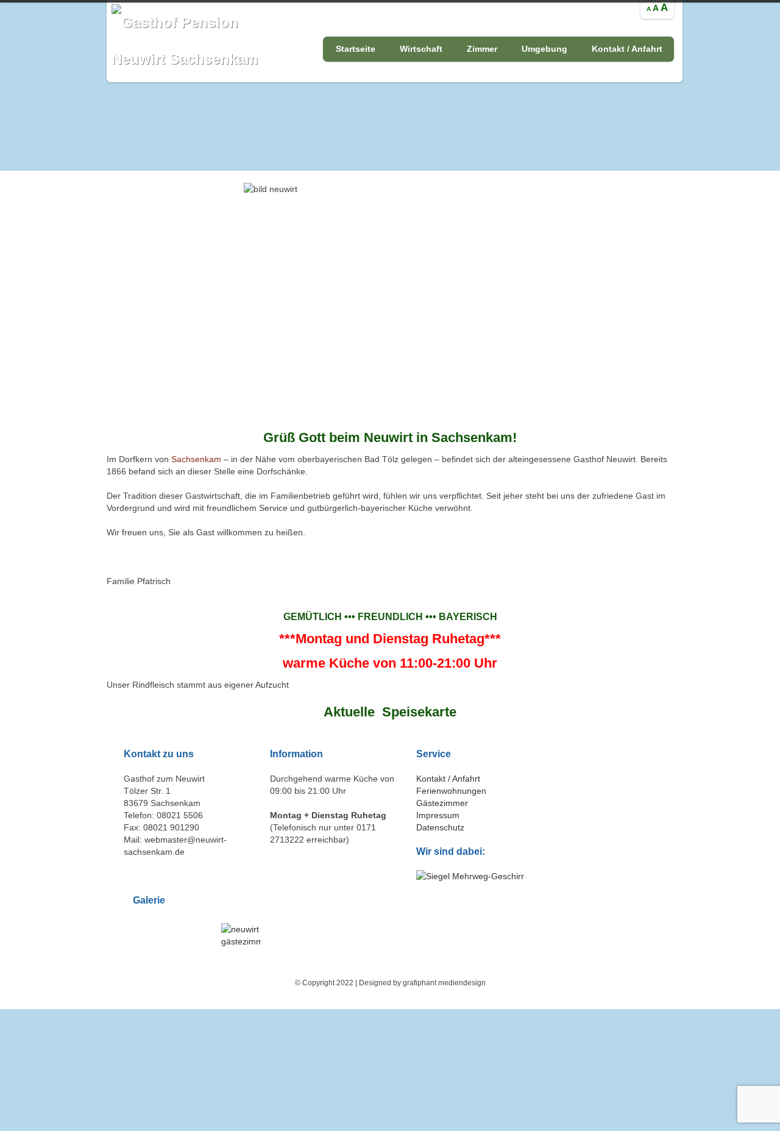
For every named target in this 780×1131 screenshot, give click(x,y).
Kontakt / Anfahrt (627, 49)
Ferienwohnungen (451, 791)
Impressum (437, 815)
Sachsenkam (196, 459)
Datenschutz (440, 827)
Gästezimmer (442, 803)
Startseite (355, 49)
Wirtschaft (421, 49)
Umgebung (544, 49)
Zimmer (482, 49)
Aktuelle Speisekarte (390, 711)
